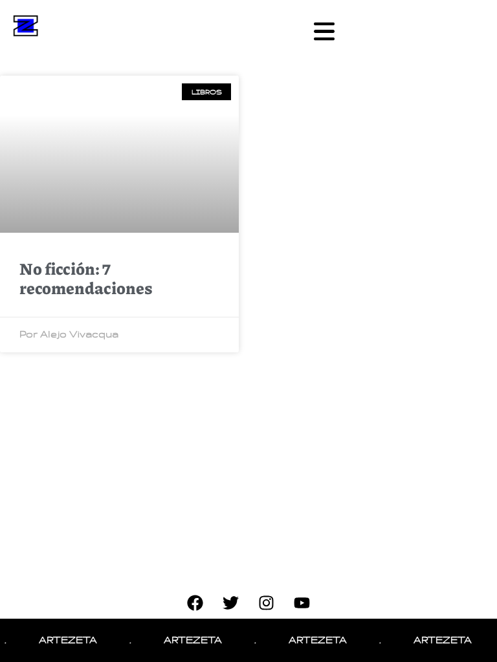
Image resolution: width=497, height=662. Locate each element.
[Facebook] (195, 602)
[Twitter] (231, 602)
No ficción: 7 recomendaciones (86, 278)
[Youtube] (302, 602)
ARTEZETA (65, 640)
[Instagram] (266, 602)
